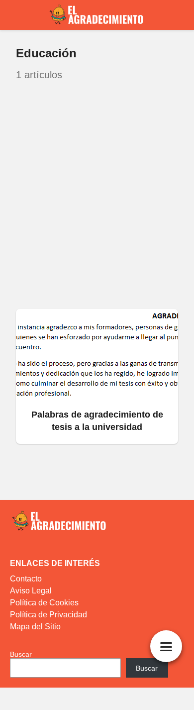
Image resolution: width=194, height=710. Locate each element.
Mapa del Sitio (35, 626)
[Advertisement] (97, 196)
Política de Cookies (44, 602)
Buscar (21, 654)
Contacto (26, 578)
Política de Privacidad (48, 614)
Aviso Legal (31, 590)
